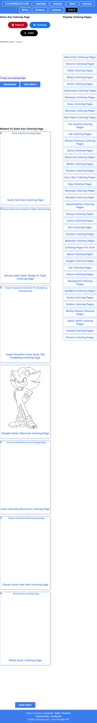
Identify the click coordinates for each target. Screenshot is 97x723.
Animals (87, 3)
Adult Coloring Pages (80, 70)
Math (72, 3)
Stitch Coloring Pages (80, 84)
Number (58, 3)
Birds (25, 9)
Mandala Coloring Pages (80, 197)
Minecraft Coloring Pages (80, 157)
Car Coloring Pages (80, 267)
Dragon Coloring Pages (80, 260)
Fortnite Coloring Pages (80, 234)
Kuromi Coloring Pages (80, 337)
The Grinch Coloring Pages (80, 126)
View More (30, 84)
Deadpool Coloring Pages (80, 290)
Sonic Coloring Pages (80, 104)
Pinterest (19, 25)
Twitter (31, 33)
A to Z (71, 9)
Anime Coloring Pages (80, 297)
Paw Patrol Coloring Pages (80, 117)
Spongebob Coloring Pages (80, 283)
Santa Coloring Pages (80, 150)
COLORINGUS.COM (17, 3)
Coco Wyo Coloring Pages (80, 177)
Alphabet (41, 3)
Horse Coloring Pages (80, 220)
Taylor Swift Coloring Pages (80, 322)
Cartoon (56, 9)
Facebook (41, 25)
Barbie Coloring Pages (80, 164)
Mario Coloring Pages (80, 254)
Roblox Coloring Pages (80, 304)
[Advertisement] (19, 60)
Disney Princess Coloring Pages (80, 142)
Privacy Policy (42, 716)
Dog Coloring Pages (80, 184)
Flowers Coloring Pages (80, 170)
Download (10, 84)
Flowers (40, 9)
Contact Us (56, 716)
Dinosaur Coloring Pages (80, 110)
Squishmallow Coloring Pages (80, 206)
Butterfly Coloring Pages (80, 240)
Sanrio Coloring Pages (80, 274)
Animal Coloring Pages (80, 330)
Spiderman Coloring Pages (80, 90)
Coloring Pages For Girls (80, 247)
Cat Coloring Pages (80, 134)
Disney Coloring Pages (80, 214)
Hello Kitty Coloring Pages (80, 57)
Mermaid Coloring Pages (80, 190)
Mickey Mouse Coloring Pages (80, 312)
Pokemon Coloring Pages (80, 97)
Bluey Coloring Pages (80, 77)
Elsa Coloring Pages (80, 227)
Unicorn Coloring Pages (80, 63)
